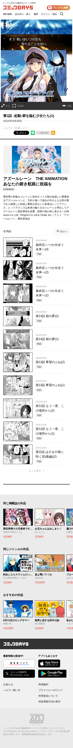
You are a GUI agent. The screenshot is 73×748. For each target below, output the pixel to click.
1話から (64, 231)
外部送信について (48, 695)
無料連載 (7, 14)
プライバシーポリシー (51, 690)
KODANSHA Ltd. (13, 731)
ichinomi (8, 189)
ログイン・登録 (49, 14)
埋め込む (44, 133)
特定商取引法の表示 (49, 701)
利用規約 (43, 684)
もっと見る (35, 470)
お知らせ (8, 684)
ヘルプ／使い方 (11, 690)
